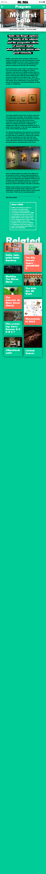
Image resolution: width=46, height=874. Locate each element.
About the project (11, 197)
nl (6, 2)
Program (23, 7)
